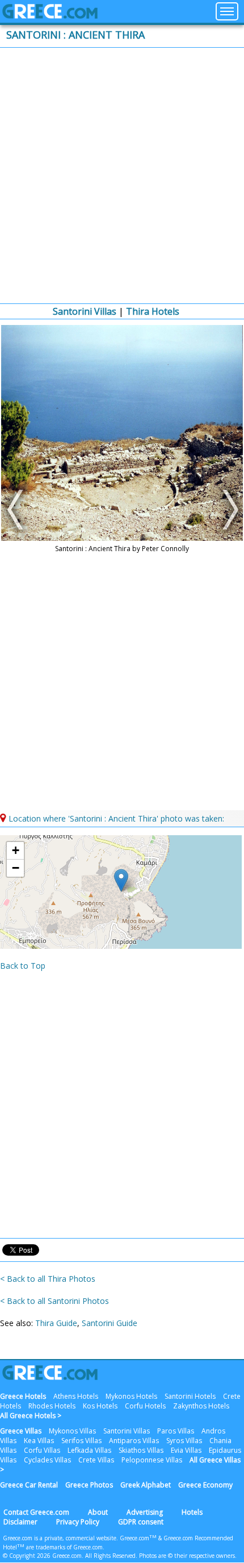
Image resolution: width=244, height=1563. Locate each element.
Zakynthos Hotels (201, 1406)
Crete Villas (96, 1460)
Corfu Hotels (145, 1406)
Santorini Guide (109, 1323)
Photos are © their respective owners (187, 1556)
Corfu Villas (42, 1450)
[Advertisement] (122, 175)
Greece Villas (20, 1431)
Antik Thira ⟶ (227, 510)
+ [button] (15, 850)
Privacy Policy (77, 1522)
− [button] (15, 868)
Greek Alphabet (145, 1485)
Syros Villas (184, 1440)
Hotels (192, 1512)
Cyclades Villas (47, 1460)
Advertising (145, 1512)
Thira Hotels (152, 311)
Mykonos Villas (72, 1431)
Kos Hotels (100, 1406)
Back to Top (22, 965)
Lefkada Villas (89, 1450)
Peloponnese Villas (151, 1460)
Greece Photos (89, 1485)
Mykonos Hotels (131, 1396)
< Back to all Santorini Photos (54, 1300)
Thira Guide (56, 1323)
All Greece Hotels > (30, 1415)
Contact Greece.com (36, 1512)
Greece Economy (205, 1485)
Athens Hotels (75, 1396)
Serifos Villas (81, 1440)
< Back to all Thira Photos (47, 1278)
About (98, 1512)
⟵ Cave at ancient (16, 510)
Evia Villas (186, 1450)
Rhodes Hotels (51, 1406)
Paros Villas (175, 1431)
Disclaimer (20, 1522)
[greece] (50, 15)
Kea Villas (39, 1440)
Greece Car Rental (29, 1485)
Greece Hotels (23, 1396)
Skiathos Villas (141, 1450)
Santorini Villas (84, 311)
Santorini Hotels (190, 1396)
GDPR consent (140, 1522)
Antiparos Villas (134, 1440)
